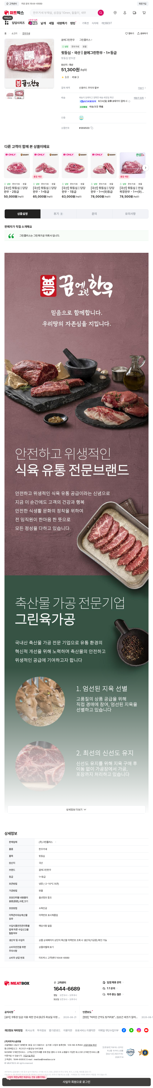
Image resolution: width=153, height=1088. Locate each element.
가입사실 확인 (29, 1056)
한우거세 (26, 33)
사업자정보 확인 (90, 1045)
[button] (129, 101)
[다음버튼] (145, 167)
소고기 (14, 33)
